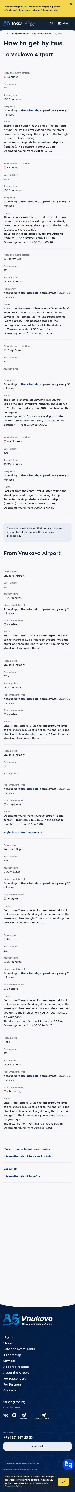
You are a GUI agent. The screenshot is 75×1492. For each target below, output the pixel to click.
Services (9, 1361)
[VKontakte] (5, 1415)
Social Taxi (10, 1169)
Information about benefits (22, 1176)
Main (6, 34)
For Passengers (20, 34)
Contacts (10, 1390)
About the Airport (16, 1372)
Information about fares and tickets (27, 1156)
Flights (8, 1337)
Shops (7, 1343)
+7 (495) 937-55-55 (18, 1438)
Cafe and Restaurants (19, 1349)
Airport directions (41, 34)
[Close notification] (71, 4)
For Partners (12, 1384)
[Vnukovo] (23, 1415)
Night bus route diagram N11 (23, 832)
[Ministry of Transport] (43, 1415)
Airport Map (12, 1355)
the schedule (29, 110)
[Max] (14, 1415)
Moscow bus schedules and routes (27, 1149)
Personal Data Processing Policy (20, 1470)
